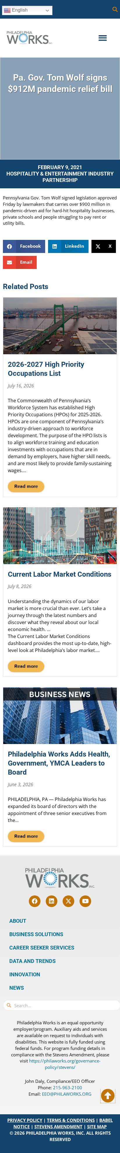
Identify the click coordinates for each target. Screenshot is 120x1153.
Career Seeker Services (41, 948)
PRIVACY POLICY (24, 1120)
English (19, 10)
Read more (26, 486)
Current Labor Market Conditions (59, 574)
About (17, 921)
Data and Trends (32, 961)
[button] (115, 9)
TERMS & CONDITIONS (71, 1120)
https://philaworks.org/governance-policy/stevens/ (64, 1064)
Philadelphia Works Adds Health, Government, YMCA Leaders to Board (59, 763)
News (16, 988)
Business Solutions (36, 934)
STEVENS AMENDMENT (58, 1126)
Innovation (24, 974)
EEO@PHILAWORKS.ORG (66, 1094)
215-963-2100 (67, 1087)
